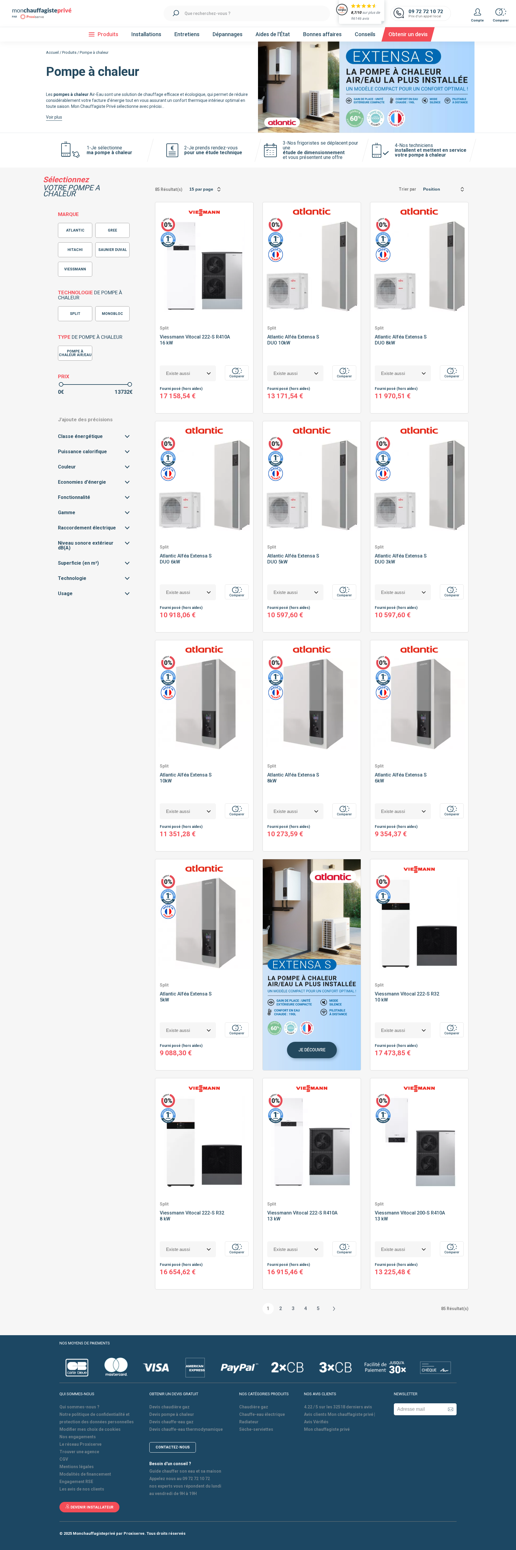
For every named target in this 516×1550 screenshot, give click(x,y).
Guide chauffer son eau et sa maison (185, 1471)
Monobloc (112, 314)
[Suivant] (333, 1308)
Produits (69, 52)
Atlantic (75, 230)
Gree (112, 230)
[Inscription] (451, 1409)
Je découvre (311, 1049)
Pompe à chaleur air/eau (75, 353)
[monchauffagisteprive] (45, 14)
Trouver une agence (79, 1451)
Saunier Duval (112, 250)
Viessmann (75, 269)
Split (75, 314)
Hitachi (75, 250)
